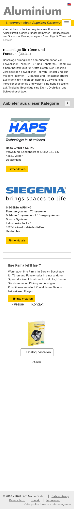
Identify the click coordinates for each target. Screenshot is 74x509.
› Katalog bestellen (37, 352)
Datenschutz (17, 500)
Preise (19, 304)
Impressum (53, 500)
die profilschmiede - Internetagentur (48, 504)
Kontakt (37, 304)
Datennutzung (60, 496)
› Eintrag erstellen (22, 298)
